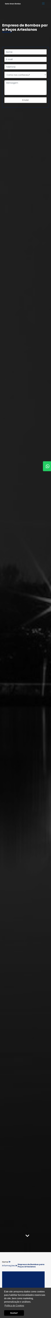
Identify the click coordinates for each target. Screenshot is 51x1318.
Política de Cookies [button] (14, 1305)
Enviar (25, 100)
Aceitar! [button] (14, 1313)
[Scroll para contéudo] (27, 1236)
